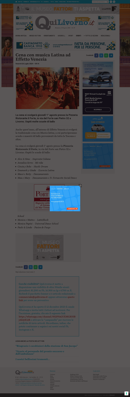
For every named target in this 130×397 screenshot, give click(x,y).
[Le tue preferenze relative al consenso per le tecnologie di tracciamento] (126, 393)
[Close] (80, 185)
